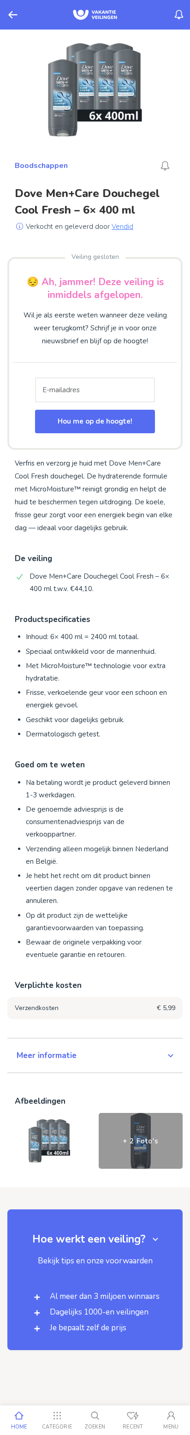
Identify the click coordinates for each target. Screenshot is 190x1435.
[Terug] (13, 15)
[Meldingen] (179, 14)
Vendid (122, 226)
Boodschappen (41, 166)
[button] (95, 1056)
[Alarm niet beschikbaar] (165, 165)
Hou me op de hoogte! (95, 421)
